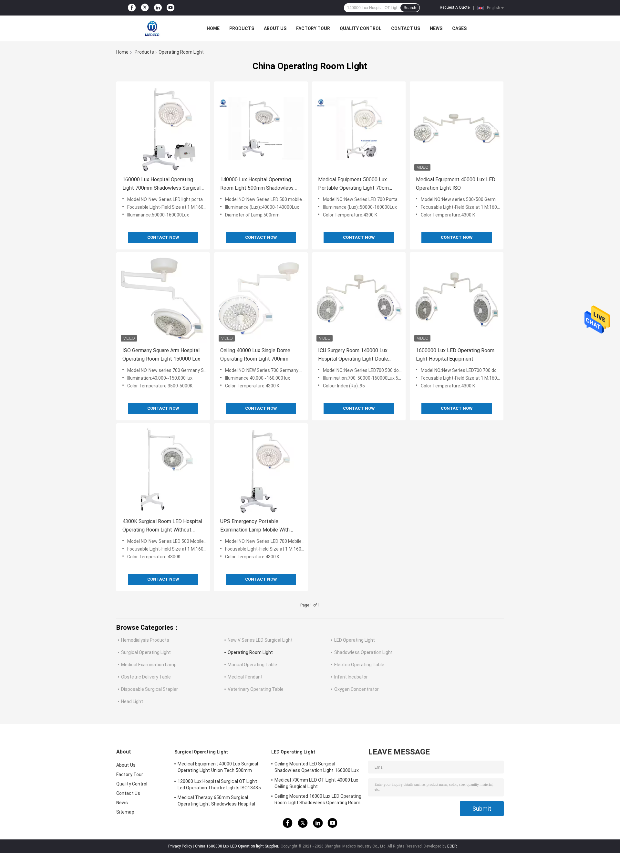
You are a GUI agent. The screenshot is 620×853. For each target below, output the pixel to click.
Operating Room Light (250, 652)
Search (410, 7)
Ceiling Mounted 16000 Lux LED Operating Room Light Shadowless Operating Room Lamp (317, 800)
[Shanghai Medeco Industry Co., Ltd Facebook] (132, 8)
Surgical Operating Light (146, 652)
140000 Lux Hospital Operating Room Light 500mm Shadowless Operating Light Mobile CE (257, 184)
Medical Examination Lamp (149, 664)
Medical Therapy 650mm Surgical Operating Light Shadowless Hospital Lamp (216, 801)
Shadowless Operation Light (363, 652)
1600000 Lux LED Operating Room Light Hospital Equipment (455, 354)
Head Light (132, 701)
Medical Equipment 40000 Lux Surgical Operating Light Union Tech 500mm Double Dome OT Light (218, 768)
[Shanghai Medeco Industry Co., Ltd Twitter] (145, 8)
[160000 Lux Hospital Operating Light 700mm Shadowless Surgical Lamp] (163, 128)
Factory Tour (313, 28)
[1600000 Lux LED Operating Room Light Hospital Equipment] (457, 299)
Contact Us (405, 28)
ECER (452, 846)
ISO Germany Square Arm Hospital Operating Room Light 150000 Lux (161, 354)
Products (241, 28)
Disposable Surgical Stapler (149, 689)
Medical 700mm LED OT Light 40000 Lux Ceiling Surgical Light (316, 783)
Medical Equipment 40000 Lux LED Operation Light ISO (455, 183)
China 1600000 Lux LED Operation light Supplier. (237, 846)
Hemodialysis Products (145, 640)
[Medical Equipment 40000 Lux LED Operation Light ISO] (457, 128)
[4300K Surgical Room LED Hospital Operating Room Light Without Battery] (163, 470)
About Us (275, 28)
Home (213, 28)
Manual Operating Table (252, 664)
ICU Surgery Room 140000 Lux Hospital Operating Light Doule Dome (353, 355)
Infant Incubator (351, 676)
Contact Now (163, 237)
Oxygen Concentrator (356, 689)
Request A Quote (455, 7)
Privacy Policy (180, 846)
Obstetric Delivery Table (146, 676)
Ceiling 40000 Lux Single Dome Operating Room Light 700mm (255, 354)
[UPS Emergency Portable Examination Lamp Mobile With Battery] (261, 470)
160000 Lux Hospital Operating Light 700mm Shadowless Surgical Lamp (161, 184)
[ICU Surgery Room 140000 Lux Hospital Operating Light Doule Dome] (359, 299)
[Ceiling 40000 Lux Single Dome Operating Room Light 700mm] (261, 299)
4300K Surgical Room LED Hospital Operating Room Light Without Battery (162, 526)
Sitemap (125, 812)
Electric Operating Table (359, 664)
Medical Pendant (245, 676)
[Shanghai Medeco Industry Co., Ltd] (151, 28)
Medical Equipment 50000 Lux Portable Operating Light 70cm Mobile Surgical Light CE (353, 184)
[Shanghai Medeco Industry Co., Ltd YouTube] (170, 8)
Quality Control (360, 28)
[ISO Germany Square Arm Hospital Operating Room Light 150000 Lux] (163, 299)
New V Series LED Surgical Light (260, 640)
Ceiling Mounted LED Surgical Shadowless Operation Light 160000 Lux (316, 767)
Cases (459, 28)
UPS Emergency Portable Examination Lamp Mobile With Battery (255, 526)
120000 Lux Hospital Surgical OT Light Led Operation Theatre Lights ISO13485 (219, 784)
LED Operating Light (354, 640)
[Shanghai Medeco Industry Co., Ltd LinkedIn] (158, 8)
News (436, 28)
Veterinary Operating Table (256, 689)
